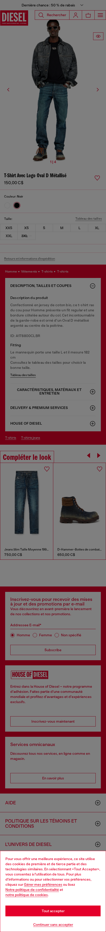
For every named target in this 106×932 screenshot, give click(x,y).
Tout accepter (53, 911)
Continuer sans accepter (53, 924)
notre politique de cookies (26, 895)
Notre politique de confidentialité (32, 890)
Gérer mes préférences (43, 884)
